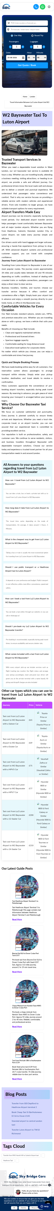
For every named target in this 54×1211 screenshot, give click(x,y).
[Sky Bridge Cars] (27, 1175)
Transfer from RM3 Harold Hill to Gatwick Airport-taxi (21, 1155)
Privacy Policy (36, 1208)
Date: (8, 53)
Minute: (39, 53)
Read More (17, 920)
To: (12, 29)
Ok (14, 1208)
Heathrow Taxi (8, 1160)
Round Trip (38, 35)
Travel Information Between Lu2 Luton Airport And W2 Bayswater (29, 104)
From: (13, 23)
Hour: (29, 53)
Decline (23, 1208)
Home (25, 97)
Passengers (14, 42)
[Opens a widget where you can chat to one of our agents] (44, 1206)
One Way (18, 35)
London (32, 97)
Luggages (34, 42)
